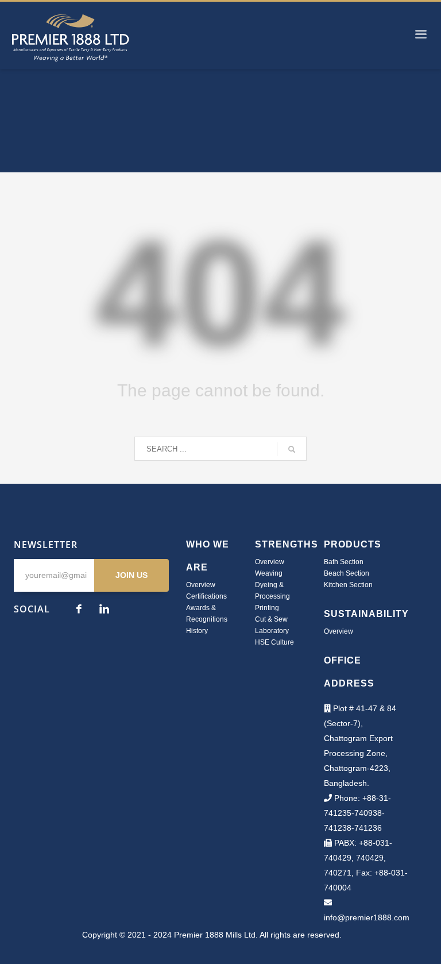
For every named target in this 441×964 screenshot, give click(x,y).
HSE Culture (274, 642)
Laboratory (272, 631)
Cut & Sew (271, 619)
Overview (200, 585)
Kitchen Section (348, 585)
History (197, 631)
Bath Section (343, 562)
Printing (267, 608)
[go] (292, 449)
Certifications (206, 596)
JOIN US (131, 575)
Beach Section (346, 573)
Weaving (269, 573)
